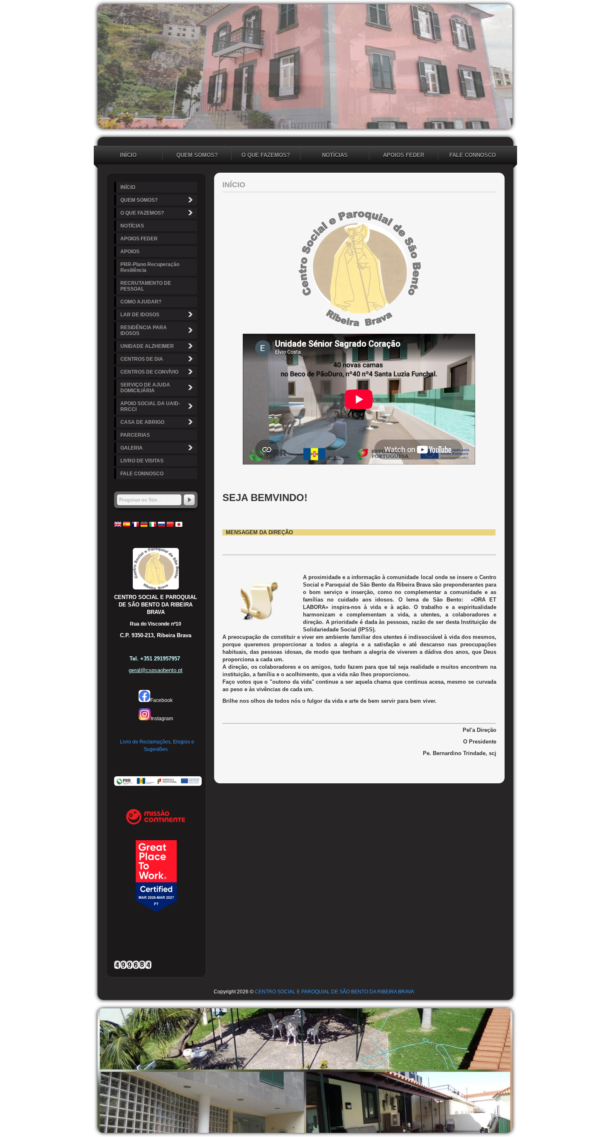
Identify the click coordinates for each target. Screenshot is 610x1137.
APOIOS (129, 251)
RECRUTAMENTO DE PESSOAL (145, 286)
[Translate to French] (135, 526)
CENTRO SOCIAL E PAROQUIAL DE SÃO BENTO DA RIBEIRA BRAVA (334, 992)
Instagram (162, 718)
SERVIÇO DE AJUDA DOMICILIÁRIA (145, 388)
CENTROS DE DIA (141, 359)
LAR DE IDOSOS (139, 315)
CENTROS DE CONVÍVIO (149, 372)
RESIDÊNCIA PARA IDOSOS (143, 330)
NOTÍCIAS (335, 155)
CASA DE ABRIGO (142, 422)
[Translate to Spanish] (126, 526)
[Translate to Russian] (161, 526)
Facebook (161, 700)
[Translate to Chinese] (170, 526)
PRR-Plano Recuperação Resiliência (149, 267)
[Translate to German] (144, 526)
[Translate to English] (118, 526)
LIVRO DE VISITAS (141, 461)
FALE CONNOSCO (472, 155)
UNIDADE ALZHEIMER (147, 346)
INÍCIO (128, 155)
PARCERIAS (135, 435)
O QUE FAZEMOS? (266, 155)
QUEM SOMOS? (197, 155)
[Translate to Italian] (152, 526)
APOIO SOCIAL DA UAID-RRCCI (150, 406)
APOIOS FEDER (403, 155)
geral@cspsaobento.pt (156, 670)
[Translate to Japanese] (179, 526)
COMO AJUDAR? (140, 302)
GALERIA (131, 448)
